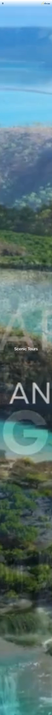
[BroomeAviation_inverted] (45, 1)
